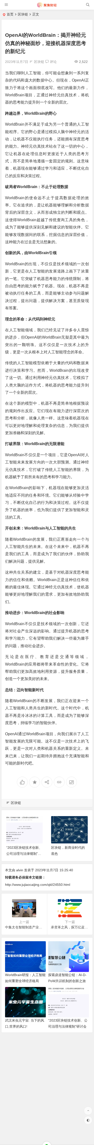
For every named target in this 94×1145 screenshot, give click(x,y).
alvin (19, 870)
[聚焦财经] (47, 7)
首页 (10, 14)
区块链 (23, 14)
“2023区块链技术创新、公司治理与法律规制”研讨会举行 (24, 854)
